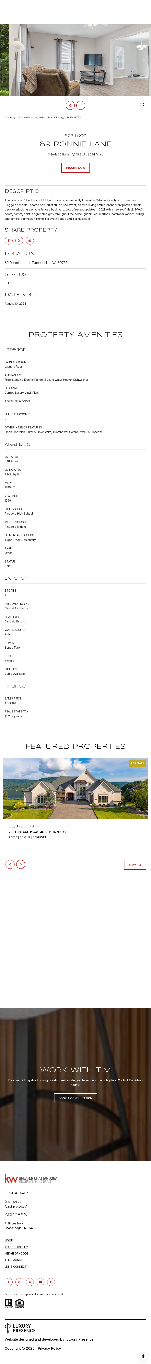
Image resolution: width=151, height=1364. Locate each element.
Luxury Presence (79, 1339)
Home (9, 1240)
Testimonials (15, 1260)
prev (70, 105)
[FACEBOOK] (9, 1282)
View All (135, 864)
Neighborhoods (17, 1253)
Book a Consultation (75, 1098)
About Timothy (16, 1247)
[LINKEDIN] (19, 1282)
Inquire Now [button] (75, 167)
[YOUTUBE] (40, 1282)
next (80, 105)
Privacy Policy (49, 1348)
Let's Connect (16, 1266)
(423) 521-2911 (14, 1201)
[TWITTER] (30, 1282)
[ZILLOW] (51, 1282)
